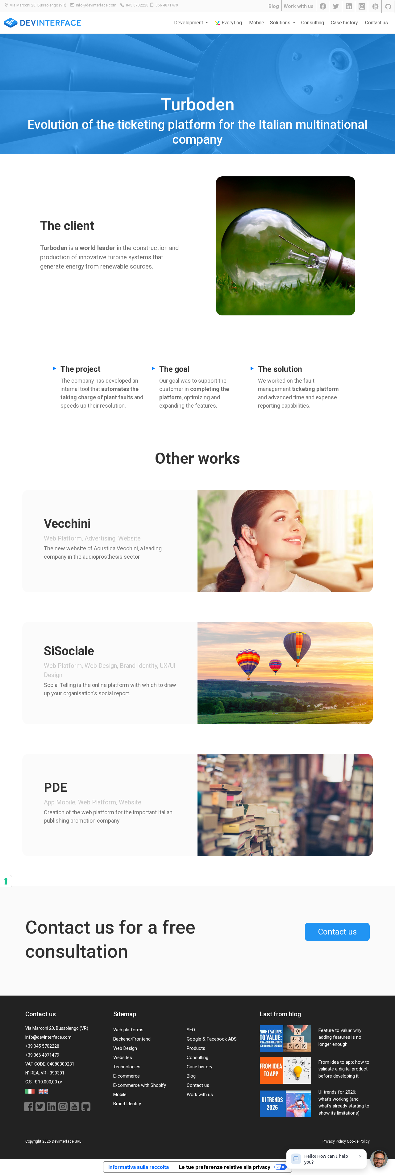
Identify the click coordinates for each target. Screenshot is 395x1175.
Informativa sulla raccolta (138, 1167)
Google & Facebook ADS (212, 1039)
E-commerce (126, 1076)
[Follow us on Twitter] (336, 6)
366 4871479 (167, 5)
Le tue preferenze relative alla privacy (224, 1167)
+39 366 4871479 (42, 1055)
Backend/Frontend (132, 1039)
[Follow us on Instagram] (362, 6)
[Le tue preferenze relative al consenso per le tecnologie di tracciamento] (6, 881)
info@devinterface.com (96, 5)
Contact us (376, 23)
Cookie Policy (358, 1141)
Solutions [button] (281, 23)
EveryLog (231, 23)
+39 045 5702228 (42, 1046)
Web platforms (128, 1030)
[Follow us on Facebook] (323, 6)
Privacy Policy (334, 1141)
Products (196, 1048)
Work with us (299, 6)
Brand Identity (127, 1104)
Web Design (125, 1048)
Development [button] (189, 23)
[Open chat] (379, 1159)
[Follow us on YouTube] (375, 6)
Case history (344, 23)
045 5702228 (137, 5)
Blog (273, 6)
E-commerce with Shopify (139, 1085)
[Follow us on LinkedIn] (349, 6)
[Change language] (30, 1090)
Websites (122, 1057)
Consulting (312, 23)
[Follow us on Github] (388, 6)
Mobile (256, 23)
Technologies (126, 1067)
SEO (191, 1030)
